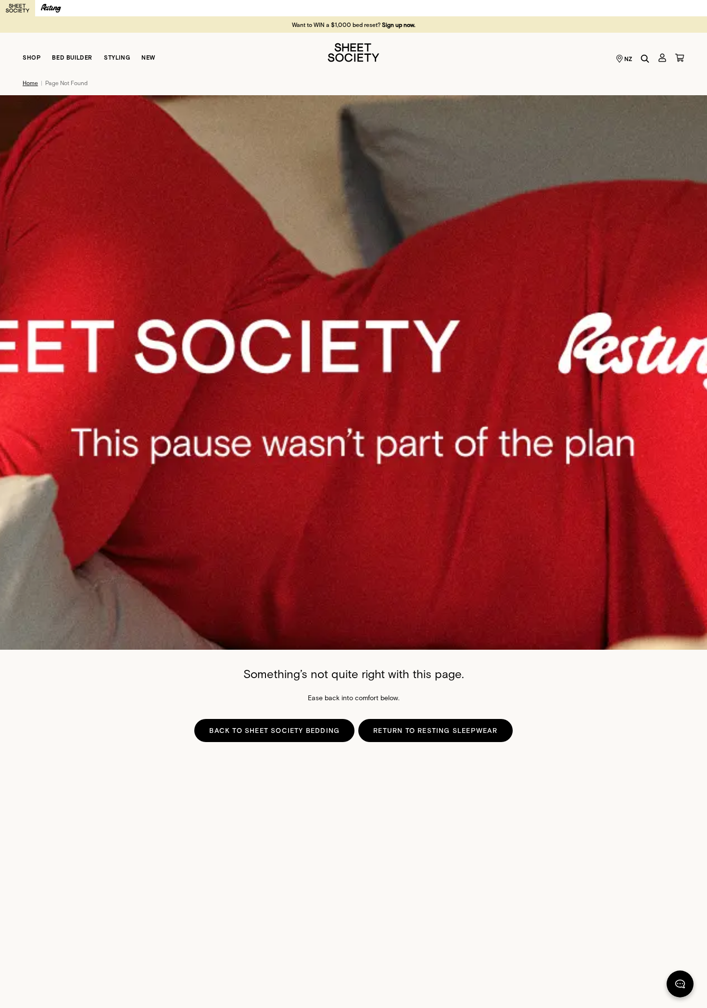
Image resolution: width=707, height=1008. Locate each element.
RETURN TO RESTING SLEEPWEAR (435, 730)
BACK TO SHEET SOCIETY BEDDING (274, 730)
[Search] (645, 58)
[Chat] (680, 986)
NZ (628, 58)
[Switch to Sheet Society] (17, 8)
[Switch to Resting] (51, 8)
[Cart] (679, 58)
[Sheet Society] (353, 51)
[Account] (662, 58)
